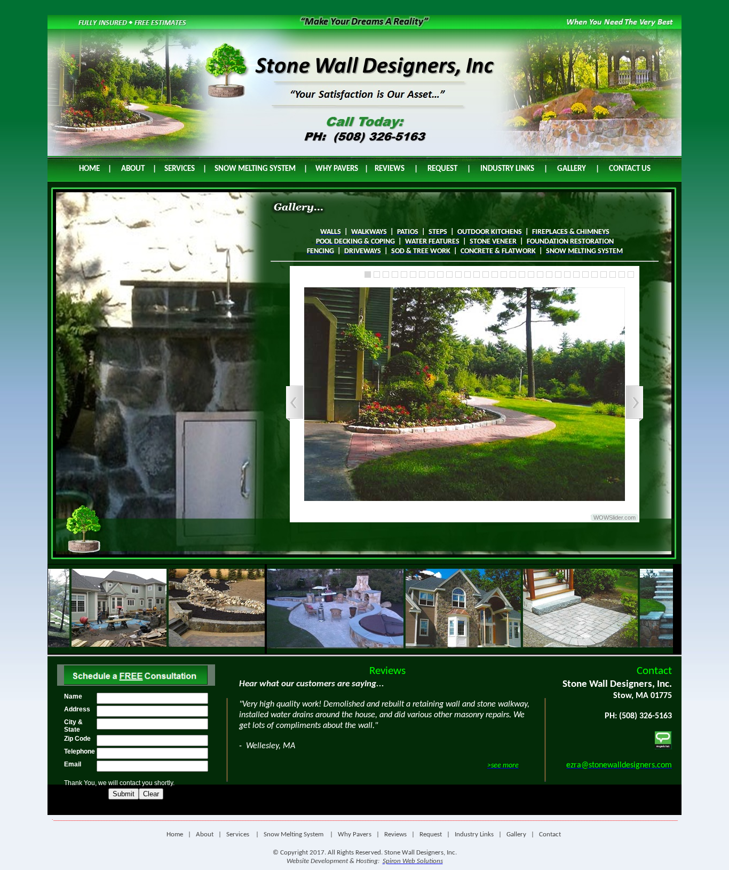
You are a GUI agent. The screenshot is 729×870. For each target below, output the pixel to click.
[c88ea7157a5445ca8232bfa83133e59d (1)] (549, 274)
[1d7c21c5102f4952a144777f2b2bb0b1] (440, 274)
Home (175, 834)
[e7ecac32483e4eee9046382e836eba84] (622, 274)
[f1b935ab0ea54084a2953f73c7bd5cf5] (476, 274)
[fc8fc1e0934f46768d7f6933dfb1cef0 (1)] (485, 274)
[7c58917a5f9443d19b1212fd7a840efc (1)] (585, 274)
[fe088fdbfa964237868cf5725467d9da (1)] (540, 274)
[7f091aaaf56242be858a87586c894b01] (377, 274)
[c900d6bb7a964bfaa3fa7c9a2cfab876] (386, 274)
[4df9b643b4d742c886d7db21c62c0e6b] (612, 274)
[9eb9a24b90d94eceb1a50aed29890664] (395, 274)
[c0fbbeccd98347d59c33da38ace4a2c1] (522, 274)
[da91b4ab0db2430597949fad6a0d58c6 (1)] (531, 274)
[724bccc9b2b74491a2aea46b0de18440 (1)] (504, 274)
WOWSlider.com (614, 517)
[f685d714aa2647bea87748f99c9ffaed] (576, 274)
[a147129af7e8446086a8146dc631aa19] (431, 274)
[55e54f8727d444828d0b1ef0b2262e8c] (404, 274)
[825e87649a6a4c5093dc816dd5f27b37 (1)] (467, 274)
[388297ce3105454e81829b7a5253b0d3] (513, 274)
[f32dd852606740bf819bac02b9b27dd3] (631, 274)
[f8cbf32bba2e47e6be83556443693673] (558, 274)
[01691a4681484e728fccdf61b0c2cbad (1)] (567, 274)
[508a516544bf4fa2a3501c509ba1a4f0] (458, 274)
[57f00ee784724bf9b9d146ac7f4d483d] (449, 274)
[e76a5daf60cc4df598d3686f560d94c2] (594, 274)
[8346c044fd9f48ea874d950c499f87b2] (367, 274)
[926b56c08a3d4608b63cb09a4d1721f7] (413, 274)
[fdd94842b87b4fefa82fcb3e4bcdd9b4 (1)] (603, 274)
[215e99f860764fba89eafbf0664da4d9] (422, 274)
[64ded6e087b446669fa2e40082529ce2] (495, 274)
